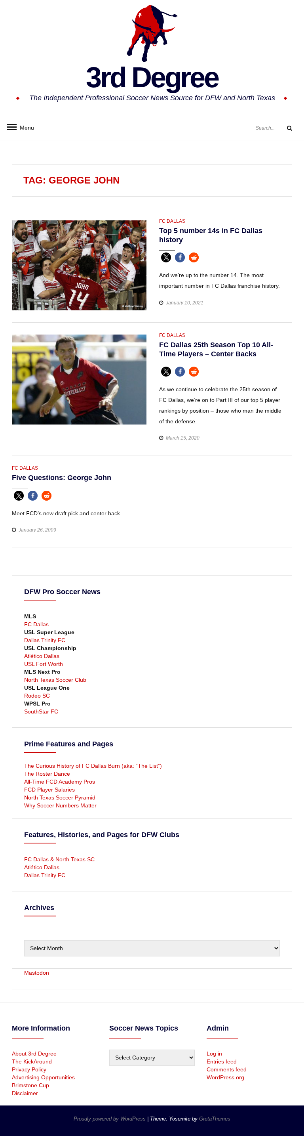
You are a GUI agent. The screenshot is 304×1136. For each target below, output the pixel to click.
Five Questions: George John (61, 478)
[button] (166, 257)
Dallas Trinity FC (44, 640)
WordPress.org (225, 1077)
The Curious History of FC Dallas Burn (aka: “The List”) (93, 766)
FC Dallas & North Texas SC (59, 859)
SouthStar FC (41, 711)
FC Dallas (172, 221)
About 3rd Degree (34, 1053)
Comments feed (227, 1069)
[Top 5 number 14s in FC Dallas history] (79, 265)
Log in (214, 1053)
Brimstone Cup (30, 1085)
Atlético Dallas (41, 656)
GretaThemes (214, 1119)
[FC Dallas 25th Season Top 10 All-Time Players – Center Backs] (79, 379)
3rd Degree (152, 77)
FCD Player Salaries (49, 789)
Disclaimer (25, 1093)
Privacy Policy (29, 1069)
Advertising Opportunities (43, 1077)
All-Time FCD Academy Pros (59, 781)
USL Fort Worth (43, 664)
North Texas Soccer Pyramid (59, 797)
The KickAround (32, 1061)
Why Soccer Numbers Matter (60, 805)
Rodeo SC (37, 695)
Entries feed (222, 1061)
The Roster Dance (48, 774)
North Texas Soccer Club (55, 680)
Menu (24, 127)
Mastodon (36, 973)
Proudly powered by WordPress (110, 1119)
